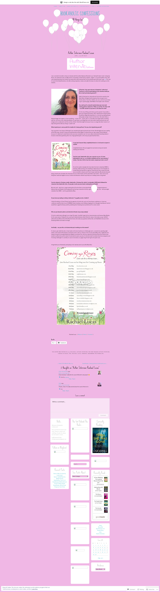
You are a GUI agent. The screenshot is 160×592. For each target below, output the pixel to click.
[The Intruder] (106, 512)
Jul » (102, 558)
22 (93, 552)
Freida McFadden (99, 495)
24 (98, 552)
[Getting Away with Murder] (106, 491)
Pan (89, 351)
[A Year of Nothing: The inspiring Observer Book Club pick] (106, 481)
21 (107, 549)
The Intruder (98, 508)
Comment (103, 415)
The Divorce (98, 494)
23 (95, 552)
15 (93, 549)
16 (95, 549)
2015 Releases (72, 351)
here (105, 79)
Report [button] (73, 379)
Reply (70, 379)
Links (93, 6)
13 (104, 547)
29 (93, 554)
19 (102, 549)
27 (104, 552)
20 (104, 549)
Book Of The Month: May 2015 (65, 363)
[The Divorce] (106, 498)
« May (99, 558)
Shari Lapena (98, 490)
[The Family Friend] (106, 505)
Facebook (90, 334)
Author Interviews (103, 6)
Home (55, 6)
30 (95, 554)
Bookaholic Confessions (80, 13)
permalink (100, 353)
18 (100, 549)
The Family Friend (98, 501)
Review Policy (84, 6)
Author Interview (82, 351)
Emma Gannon (101, 484)
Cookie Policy (34, 589)
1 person (67, 377)
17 (98, 549)
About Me (62, 6)
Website (80, 334)
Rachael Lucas (76, 353)
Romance (84, 353)
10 (98, 547)
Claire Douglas (99, 502)
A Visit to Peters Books (59, 483)
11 (100, 547)
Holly (85, 55)
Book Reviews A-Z (72, 6)
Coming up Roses (63, 353)
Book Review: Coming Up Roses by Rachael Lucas (94, 363)
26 (102, 552)
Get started (95, 2)
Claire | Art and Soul (63, 371)
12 (102, 547)
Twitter (84, 334)
